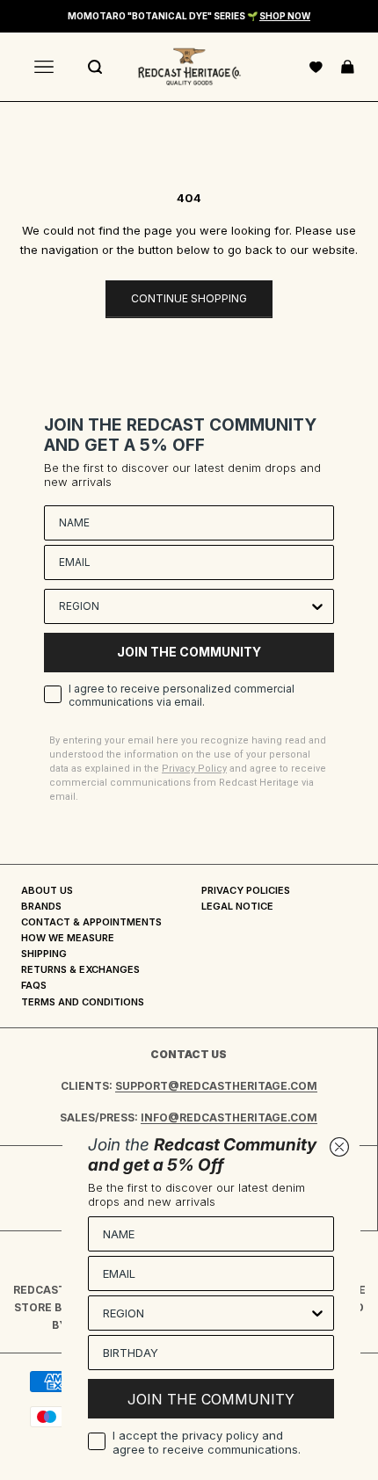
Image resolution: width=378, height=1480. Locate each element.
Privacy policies (245, 890)
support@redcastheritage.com (216, 1085)
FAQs (34, 985)
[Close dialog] (339, 1147)
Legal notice (237, 906)
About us (47, 890)
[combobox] (184, 606)
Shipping (44, 953)
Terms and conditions (82, 1002)
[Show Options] (317, 606)
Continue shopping (189, 298)
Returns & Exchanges (80, 969)
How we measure (67, 938)
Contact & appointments (91, 922)
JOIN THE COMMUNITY (189, 651)
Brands (41, 906)
